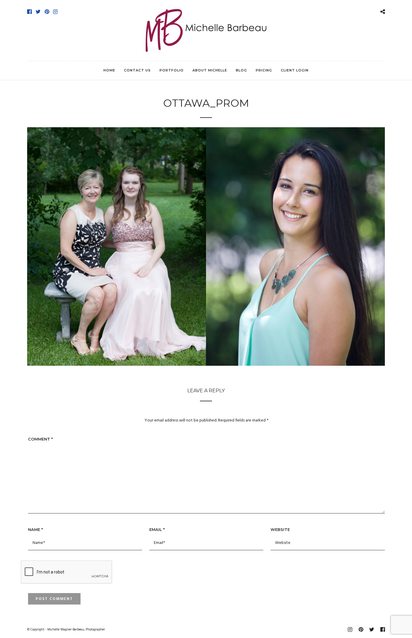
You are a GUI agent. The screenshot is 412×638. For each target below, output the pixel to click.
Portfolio (172, 70)
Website (280, 529)
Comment (40, 439)
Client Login (295, 70)
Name (35, 529)
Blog (241, 70)
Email (157, 529)
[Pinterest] (47, 11)
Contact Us (137, 70)
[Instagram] (55, 11)
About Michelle (209, 70)
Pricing (264, 70)
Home (109, 70)
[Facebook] (29, 11)
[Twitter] (38, 11)
